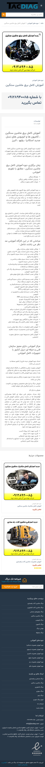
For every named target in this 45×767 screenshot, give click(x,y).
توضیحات (37, 121)
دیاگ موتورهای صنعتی (36, 612)
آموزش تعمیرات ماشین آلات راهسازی (28, 562)
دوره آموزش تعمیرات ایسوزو (35, 649)
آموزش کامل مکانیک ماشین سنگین (29, 506)
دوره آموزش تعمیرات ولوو (36, 658)
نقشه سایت (39, 708)
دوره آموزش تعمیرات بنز (36, 662)
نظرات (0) (37, 123)
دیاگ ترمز (40, 695)
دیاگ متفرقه (39, 633)
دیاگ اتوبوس (39, 620)
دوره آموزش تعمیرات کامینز (35, 654)
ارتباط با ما (40, 704)
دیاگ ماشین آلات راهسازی (35, 603)
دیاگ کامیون (39, 624)
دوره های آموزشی (33, 23)
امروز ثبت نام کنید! (10, 587)
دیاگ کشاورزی (39, 687)
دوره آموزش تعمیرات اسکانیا (35, 645)
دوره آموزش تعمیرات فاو (36, 666)
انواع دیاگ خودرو (38, 700)
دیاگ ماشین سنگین (37, 616)
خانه (42, 23)
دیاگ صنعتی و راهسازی (36, 679)
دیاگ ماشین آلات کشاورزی (35, 608)
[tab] (24, 121)
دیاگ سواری (39, 691)
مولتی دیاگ (40, 629)
